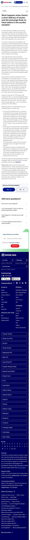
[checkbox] (3, 242)
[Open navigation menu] (27, 2)
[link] (8, 260)
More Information (6, 532)
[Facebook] (25, 283)
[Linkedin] (22, 283)
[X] (14, 283)
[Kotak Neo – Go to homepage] (6, 2)
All (14, 448)
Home (3, 6)
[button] (18, 2)
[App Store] (16, 278)
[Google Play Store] (5, 278)
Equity (10, 6)
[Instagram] (20, 283)
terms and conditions (15, 242)
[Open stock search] (24, 2)
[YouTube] (17, 283)
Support (6, 6)
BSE (19, 162)
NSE (16, 162)
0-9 (12, 448)
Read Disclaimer (22, 467)
